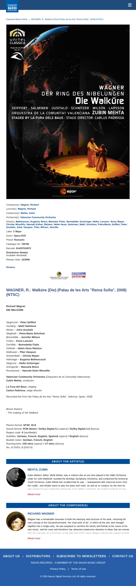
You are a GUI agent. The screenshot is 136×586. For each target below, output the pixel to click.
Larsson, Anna (108, 221)
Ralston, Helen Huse (55, 224)
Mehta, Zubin (28, 213)
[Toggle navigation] (129, 5)
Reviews (10, 267)
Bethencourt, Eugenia (27, 221)
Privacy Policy (58, 568)
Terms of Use (78, 568)
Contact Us (122, 556)
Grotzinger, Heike (89, 221)
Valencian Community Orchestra (38, 217)
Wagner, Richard (30, 204)
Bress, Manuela (49, 221)
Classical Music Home (16, 19)
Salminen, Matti (76, 224)
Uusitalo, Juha (14, 227)
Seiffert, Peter (119, 224)
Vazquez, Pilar (31, 227)
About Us (12, 556)
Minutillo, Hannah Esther (29, 224)
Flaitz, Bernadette (68, 221)
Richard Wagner (41, 513)
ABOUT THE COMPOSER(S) (68, 505)
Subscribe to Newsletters (81, 556)
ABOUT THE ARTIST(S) (68, 461)
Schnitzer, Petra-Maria (98, 224)
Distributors (38, 556)
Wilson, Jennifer (49, 227)
